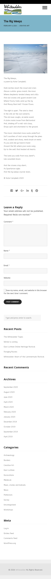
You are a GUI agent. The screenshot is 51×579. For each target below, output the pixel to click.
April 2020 (8, 402)
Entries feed (9, 533)
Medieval (7, 480)
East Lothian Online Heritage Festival (19, 347)
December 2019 (10, 422)
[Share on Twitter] (16, 190)
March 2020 (9, 407)
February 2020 (10, 412)
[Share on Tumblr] (32, 190)
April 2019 (8, 437)
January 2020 (9, 417)
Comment (8, 222)
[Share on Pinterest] (36, 190)
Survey (6, 500)
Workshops (8, 510)
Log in (6, 528)
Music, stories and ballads (15, 485)
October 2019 (9, 427)
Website (7, 278)
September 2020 (11, 387)
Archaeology (9, 455)
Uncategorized (10, 505)
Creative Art (24, 26)
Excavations (9, 475)
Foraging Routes (10, 352)
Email (6, 265)
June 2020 (8, 397)
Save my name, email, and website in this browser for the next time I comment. (25, 292)
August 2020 (9, 392)
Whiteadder (21, 570)
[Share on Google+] (22, 190)
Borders (7, 460)
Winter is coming (10, 342)
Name (7, 251)
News (6, 490)
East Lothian (9, 470)
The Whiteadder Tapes (13, 337)
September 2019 (11, 432)
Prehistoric (8, 495)
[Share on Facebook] (12, 190)
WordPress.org (10, 543)
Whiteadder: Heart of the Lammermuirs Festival (24, 357)
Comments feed (10, 538)
